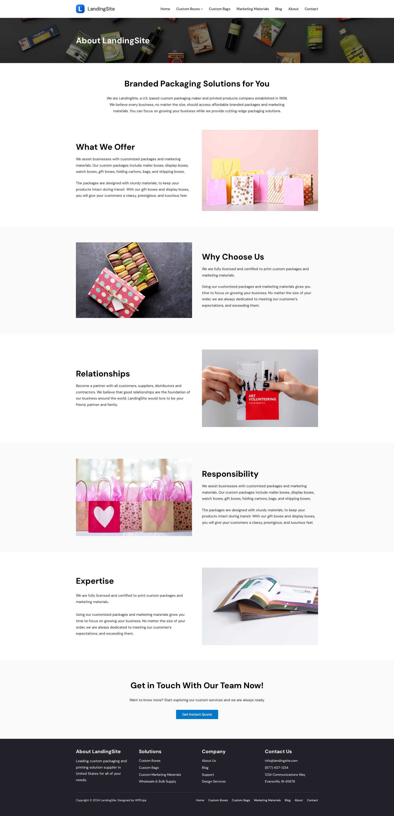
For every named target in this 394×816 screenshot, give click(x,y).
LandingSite (101, 9)
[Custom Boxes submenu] (202, 9)
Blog (205, 767)
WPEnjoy (141, 800)
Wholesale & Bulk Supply (157, 781)
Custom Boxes (149, 760)
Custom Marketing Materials (160, 774)
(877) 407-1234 (276, 767)
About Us (209, 760)
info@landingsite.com (281, 760)
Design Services (214, 781)
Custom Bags (149, 767)
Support (208, 774)
